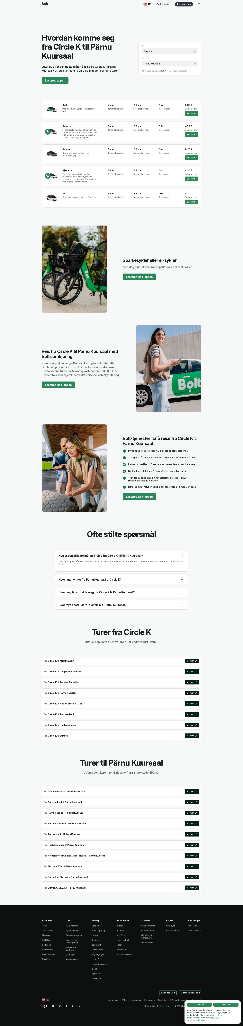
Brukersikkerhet (147, 925)
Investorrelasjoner (100, 964)
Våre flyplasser (173, 930)
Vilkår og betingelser (131, 1000)
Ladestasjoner (194, 930)
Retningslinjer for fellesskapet (158, 1006)
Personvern (149, 1000)
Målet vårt (192, 925)
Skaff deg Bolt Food (190, 993)
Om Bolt (95, 925)
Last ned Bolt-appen (139, 277)
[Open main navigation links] (198, 4)
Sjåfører (120, 930)
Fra (143, 46)
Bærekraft (96, 945)
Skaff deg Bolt (168, 993)
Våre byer (170, 925)
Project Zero (97, 949)
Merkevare (96, 978)
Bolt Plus (46, 959)
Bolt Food (46, 945)
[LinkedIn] (73, 1006)
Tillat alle (199, 1004)
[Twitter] (60, 1006)
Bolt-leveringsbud (74, 935)
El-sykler (46, 935)
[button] (182, 555)
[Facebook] (53, 1006)
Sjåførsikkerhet (147, 930)
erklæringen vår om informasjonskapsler (205, 1016)
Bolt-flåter (70, 954)
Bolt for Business (50, 954)
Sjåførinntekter (73, 930)
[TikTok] (80, 1006)
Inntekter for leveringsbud (72, 941)
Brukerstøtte (163, 4)
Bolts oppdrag (98, 930)
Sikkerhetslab (146, 942)
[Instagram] (66, 1006)
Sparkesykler (48, 930)
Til (143, 58)
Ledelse (95, 935)
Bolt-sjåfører (72, 925)
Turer (44, 925)
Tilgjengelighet (98, 954)
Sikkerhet (196, 1000)
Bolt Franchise (72, 959)
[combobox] (170, 51)
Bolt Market (47, 949)
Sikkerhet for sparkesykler (146, 936)
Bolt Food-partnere (71, 948)
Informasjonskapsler (179, 1000)
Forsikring (162, 1000)
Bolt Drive (46, 940)
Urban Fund (97, 959)
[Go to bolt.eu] (45, 4)
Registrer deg (184, 4)
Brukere (120, 925)
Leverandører (113, 1000)
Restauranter (122, 949)
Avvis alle (225, 1004)
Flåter (119, 945)
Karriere (95, 940)
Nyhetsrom (97, 973)
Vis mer (190, 661)
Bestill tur (191, 113)
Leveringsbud (123, 940)
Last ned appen (55, 80)
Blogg (94, 969)
